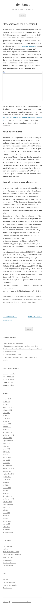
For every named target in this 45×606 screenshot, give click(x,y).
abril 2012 (6, 485)
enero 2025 (6, 402)
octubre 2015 (7, 410)
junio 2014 (6, 418)
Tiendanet (23, 4)
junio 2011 (6, 513)
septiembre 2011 (8, 504)
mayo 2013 (6, 452)
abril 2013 (6, 454)
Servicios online (8, 557)
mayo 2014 (6, 421)
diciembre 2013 (8, 432)
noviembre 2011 (8, 499)
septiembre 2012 (8, 474)
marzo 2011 (7, 521)
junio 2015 (6, 413)
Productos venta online (11, 552)
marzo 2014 (7, 424)
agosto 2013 (7, 443)
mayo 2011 (6, 516)
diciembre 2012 (8, 466)
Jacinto (5, 379)
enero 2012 (6, 493)
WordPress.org (8, 588)
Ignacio (5, 374)
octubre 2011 (7, 502)
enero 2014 (6, 429)
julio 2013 (6, 446)
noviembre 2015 (8, 407)
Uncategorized (8, 566)
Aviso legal (6, 602)
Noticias (5, 549)
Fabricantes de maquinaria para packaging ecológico (21, 346)
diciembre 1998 (8, 532)
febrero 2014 (7, 427)
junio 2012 (6, 479)
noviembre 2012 (8, 468)
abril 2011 (6, 518)
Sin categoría (7, 560)
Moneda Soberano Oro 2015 (12, 354)
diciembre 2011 (8, 496)
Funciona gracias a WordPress (21, 602)
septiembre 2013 (8, 441)
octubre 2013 (7, 438)
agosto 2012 (7, 477)
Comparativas (7, 546)
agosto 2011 (7, 507)
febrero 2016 (7, 404)
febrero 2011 (7, 524)
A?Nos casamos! (35, 317)
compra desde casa (18, 299)
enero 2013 (6, 463)
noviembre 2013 (8, 435)
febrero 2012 (7, 491)
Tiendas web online (27, 296)
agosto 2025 (7, 399)
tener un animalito (29, 46)
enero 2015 (6, 415)
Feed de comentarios (10, 585)
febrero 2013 (7, 460)
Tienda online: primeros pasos (13, 343)
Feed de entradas (9, 582)
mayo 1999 (6, 529)
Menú (22, 15)
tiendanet (32, 302)
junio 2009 (6, 527)
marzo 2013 (7, 457)
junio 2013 (6, 449)
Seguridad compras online (12, 554)
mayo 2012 (6, 482)
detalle (12, 374)
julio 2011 (6, 510)
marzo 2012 (7, 488)
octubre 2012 (7, 471)
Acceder (5, 579)
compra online (31, 299)
